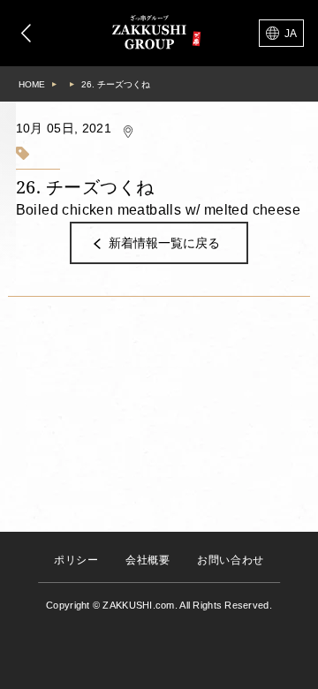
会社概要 (147, 560)
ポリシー (76, 560)
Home (32, 84)
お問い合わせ (230, 560)
